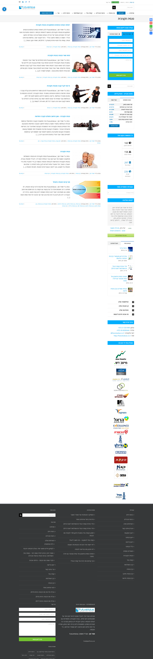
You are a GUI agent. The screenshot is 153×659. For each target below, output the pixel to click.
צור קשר (108, 2)
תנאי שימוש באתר (48, 587)
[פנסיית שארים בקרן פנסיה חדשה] (130, 289)
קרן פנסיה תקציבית (47, 77)
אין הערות (49, 47)
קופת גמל (51, 574)
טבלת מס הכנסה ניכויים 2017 (45, 601)
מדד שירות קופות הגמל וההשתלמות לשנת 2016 (119, 267)
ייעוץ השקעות (128, 533)
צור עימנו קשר (49, 569)
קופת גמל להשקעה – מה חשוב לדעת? (81, 540)
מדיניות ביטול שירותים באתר (85, 519)
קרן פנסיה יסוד (81, 206)
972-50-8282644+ (123, 330)
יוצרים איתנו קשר (127, 528)
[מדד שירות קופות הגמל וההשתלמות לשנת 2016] (130, 266)
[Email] (151, 29)
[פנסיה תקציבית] (86, 159)
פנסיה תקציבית (77, 47)
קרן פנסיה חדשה (62, 204)
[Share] (151, 33)
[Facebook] (151, 19)
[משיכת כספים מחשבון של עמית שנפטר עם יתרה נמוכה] (130, 277)
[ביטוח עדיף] (130, 248)
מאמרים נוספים (128, 551)
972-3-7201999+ (124, 328)
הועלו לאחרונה (114, 243)
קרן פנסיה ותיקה (71, 204)
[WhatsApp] (151, 26)
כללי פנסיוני (129, 546)
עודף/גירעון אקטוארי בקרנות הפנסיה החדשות (118, 257)
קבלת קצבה (44, 141)
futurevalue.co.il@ (117, 333)
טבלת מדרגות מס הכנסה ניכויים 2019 (42, 592)
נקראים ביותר (127, 243)
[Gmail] (151, 23)
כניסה (127, 2)
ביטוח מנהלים (50, 536)
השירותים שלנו (49, 540)
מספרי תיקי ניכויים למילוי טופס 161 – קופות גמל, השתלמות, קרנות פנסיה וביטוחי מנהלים (38, 554)
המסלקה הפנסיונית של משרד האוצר (82, 515)
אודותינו (52, 527)
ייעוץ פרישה (50, 565)
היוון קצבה (58, 141)
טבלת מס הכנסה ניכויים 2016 (45, 597)
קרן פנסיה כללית (73, 206)
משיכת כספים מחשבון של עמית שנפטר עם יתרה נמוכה (119, 278)
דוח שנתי (32, 655)
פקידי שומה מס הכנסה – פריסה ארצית (41, 560)
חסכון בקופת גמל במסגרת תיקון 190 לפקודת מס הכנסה (79, 534)
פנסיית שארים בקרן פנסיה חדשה (118, 290)
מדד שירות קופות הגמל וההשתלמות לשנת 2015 (78, 528)
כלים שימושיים (48, 544)
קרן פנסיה (69, 47)
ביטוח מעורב (40, 655)
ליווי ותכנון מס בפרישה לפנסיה (84, 549)
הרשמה (122, 2)
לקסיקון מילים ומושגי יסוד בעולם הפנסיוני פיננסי (38, 548)
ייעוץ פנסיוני (129, 537)
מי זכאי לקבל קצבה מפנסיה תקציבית (58, 86)
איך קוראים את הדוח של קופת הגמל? (82, 561)
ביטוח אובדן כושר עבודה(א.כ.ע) (46, 652)
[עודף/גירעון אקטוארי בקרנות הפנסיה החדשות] (130, 256)
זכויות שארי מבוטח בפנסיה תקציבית (59, 55)
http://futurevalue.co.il (122, 336)
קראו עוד (21, 47)
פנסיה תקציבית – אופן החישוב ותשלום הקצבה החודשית (52, 116)
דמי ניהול (24, 655)
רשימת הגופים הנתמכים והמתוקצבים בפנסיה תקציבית (53, 25)
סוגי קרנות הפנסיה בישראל (61, 182)
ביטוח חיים (51, 531)
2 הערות (49, 108)
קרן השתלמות (50, 578)
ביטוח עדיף (123, 248)
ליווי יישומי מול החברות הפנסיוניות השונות (81, 545)
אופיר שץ (92, 47)
